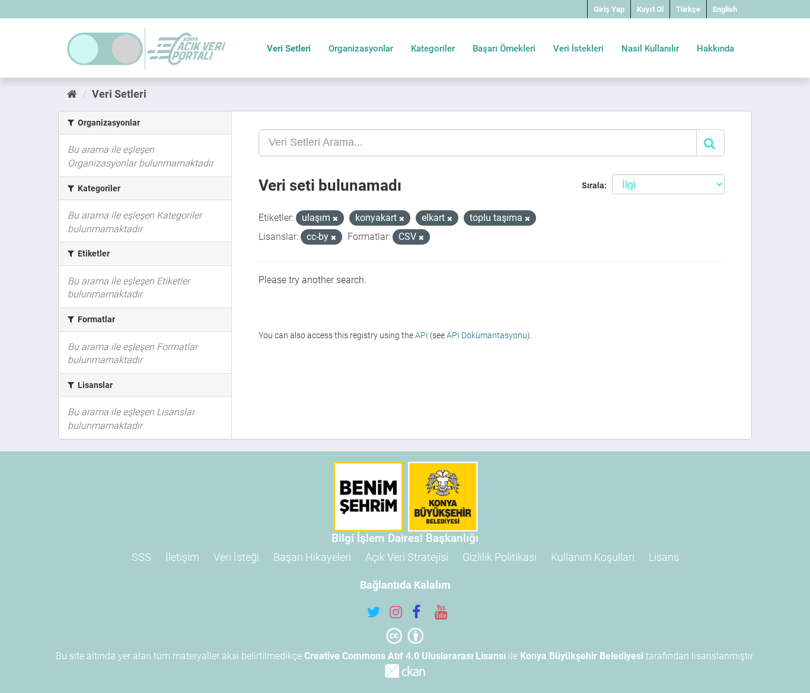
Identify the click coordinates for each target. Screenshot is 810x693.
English (725, 9)
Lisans (664, 557)
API (421, 335)
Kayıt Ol (650, 9)
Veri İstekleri (578, 48)
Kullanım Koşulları (592, 557)
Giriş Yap (609, 9)
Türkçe (688, 9)
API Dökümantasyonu (487, 335)
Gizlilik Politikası (500, 557)
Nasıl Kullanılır (650, 48)
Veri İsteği (236, 557)
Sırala (593, 185)
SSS (141, 557)
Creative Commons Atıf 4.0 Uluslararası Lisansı (405, 656)
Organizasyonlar (361, 48)
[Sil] (335, 219)
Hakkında (715, 48)
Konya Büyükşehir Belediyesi (581, 656)
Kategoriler (433, 48)
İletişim (182, 557)
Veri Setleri (289, 48)
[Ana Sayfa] (72, 94)
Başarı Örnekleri (504, 48)
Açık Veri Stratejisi (406, 557)
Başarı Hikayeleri (312, 557)
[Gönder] (710, 142)
